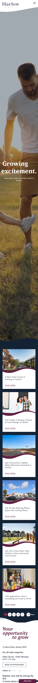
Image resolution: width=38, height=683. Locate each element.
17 (28, 614)
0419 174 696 (9, 659)
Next (32, 614)
